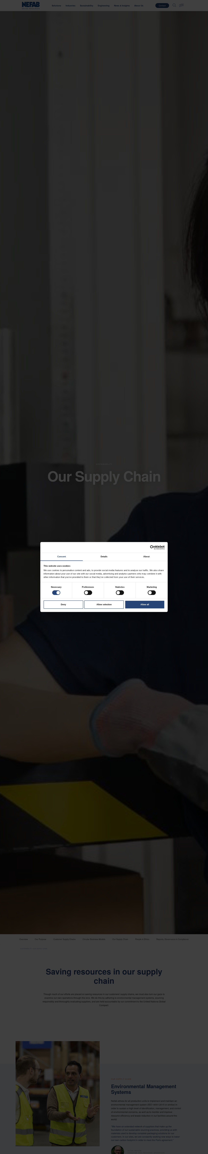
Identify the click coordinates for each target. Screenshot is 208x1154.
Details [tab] (104, 556)
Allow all (145, 604)
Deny (63, 604)
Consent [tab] (61, 556)
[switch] (88, 592)
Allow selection (104, 604)
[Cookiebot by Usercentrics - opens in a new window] (152, 547)
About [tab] (146, 556)
